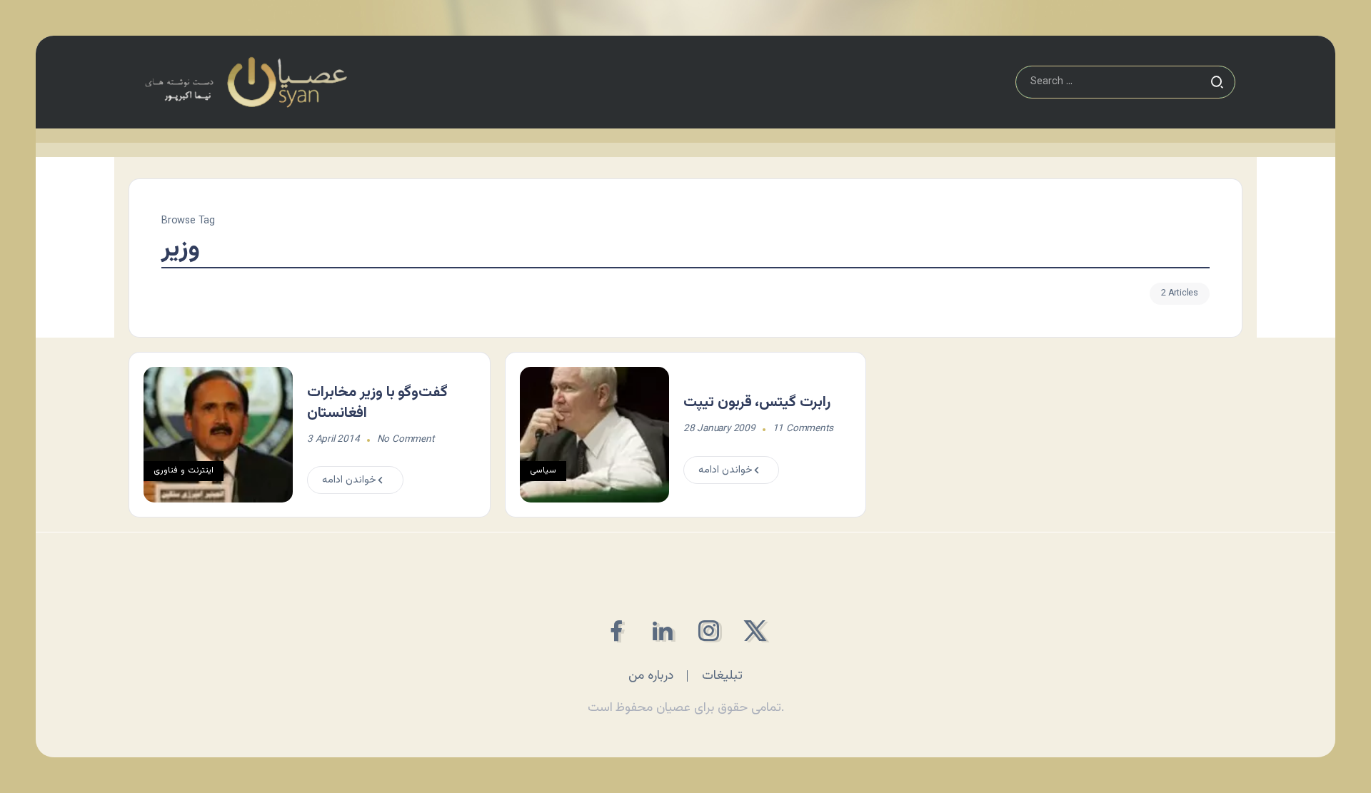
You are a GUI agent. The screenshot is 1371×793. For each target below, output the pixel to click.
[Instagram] (708, 630)
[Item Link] (218, 434)
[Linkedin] (662, 630)
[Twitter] (755, 630)
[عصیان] (245, 82)
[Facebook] (616, 630)
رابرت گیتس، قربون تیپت (756, 402)
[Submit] (1217, 82)
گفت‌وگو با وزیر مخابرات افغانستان (377, 403)
